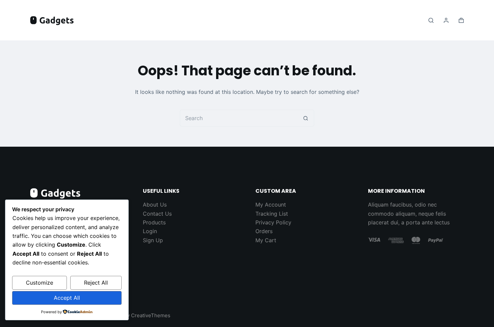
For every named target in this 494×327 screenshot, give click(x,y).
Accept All (67, 297)
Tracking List (271, 213)
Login (150, 231)
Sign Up (153, 240)
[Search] (431, 20)
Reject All (96, 282)
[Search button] (305, 118)
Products (154, 222)
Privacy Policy (273, 222)
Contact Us (157, 213)
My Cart (265, 240)
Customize (39, 282)
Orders (264, 231)
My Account (270, 204)
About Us (155, 204)
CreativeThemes (150, 315)
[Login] (446, 20)
